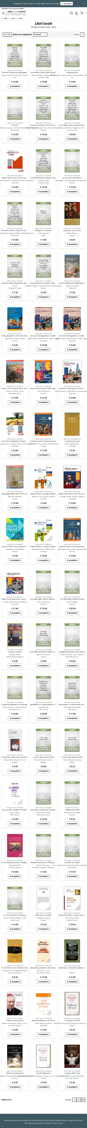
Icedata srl (48, 1123)
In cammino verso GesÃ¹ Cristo (15, 968)
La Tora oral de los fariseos (15, 915)
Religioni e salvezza (43, 230)
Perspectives (72, 72)
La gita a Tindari (15, 652)
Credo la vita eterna (15, 1020)
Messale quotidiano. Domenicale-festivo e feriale (51, 968)
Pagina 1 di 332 (6, 1100)
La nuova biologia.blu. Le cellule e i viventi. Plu (49, 336)
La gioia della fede (72, 1073)
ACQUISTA (16, 86)
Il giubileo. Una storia (72, 230)
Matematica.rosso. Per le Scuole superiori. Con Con (23, 178)
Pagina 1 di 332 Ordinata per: (22, 34)
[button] (83, 13)
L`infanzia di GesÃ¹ (72, 1020)
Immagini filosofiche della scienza (44, 652)
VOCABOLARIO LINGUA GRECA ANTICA (45, 599)
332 (83, 1100)
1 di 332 (76, 35)
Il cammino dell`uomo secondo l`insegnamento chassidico (26, 757)
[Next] (82, 35)
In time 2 (14, 125)
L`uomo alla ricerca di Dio (43, 757)
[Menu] (3, 13)
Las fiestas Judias (72, 862)
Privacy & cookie (57, 1123)
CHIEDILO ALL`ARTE (72, 810)
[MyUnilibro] (76, 13)
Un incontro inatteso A (72, 178)
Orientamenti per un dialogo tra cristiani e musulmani (53, 862)
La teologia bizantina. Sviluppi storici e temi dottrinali (24, 862)
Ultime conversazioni (15, 1073)
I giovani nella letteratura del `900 (16, 283)
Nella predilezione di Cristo (43, 1020)
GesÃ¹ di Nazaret (43, 1073)
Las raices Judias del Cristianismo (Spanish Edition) (52, 810)
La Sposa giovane (72, 441)
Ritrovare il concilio (43, 915)
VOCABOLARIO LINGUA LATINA (72, 599)
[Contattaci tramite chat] (71, 13)
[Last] (79, 1100)
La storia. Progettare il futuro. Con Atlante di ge (22, 441)
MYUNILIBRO (67, 4)
